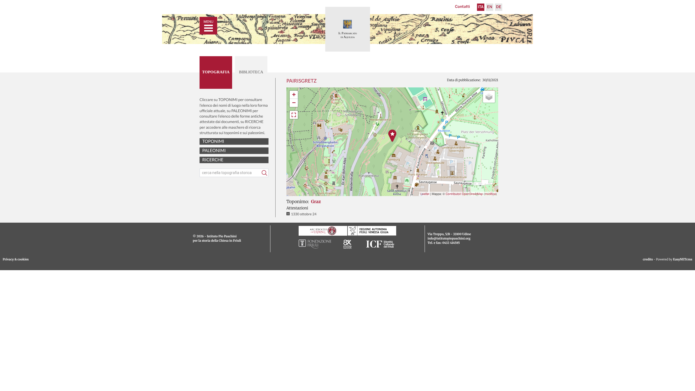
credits (648, 259)
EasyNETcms (682, 259)
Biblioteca (251, 72)
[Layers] (489, 97)
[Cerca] (264, 173)
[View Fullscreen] (294, 115)
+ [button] (294, 94)
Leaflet (425, 194)
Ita (481, 7)
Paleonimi (214, 150)
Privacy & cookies (16, 259)
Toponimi (213, 141)
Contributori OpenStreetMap (464, 194)
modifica (490, 194)
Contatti (462, 7)
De (498, 7)
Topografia (215, 72)
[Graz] (392, 136)
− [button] (294, 102)
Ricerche (212, 159)
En (489, 7)
